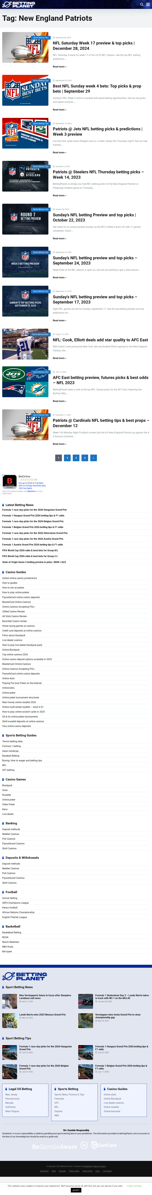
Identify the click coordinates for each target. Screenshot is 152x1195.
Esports (58, 1111)
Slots (5, 790)
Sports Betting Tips (40, 38)
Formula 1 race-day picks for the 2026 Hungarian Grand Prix (34, 509)
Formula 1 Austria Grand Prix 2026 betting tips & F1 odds (32, 544)
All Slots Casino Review (14, 616)
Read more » (59, 66)
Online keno (8, 687)
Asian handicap (10, 751)
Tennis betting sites (12, 741)
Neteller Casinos (10, 834)
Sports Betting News (40, 334)
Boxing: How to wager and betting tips (22, 760)
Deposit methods (11, 829)
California (10, 1107)
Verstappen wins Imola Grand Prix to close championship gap (118, 1016)
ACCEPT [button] (76, 1190)
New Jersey (11, 1094)
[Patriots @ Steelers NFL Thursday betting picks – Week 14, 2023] (25, 176)
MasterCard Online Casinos (16, 602)
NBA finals (7, 946)
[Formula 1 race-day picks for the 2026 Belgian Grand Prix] (9, 1078)
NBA (56, 1115)
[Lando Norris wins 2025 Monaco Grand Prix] (9, 1027)
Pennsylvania (12, 1098)
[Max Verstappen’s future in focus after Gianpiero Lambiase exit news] (9, 1008)
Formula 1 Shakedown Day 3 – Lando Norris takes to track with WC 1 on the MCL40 (122, 997)
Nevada (9, 1102)
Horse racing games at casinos (18, 625)
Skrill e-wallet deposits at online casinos (23, 721)
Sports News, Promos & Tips (69, 1094)
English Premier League (14, 917)
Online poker (8, 692)
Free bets (59, 1098)
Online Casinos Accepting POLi (18, 606)
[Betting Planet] (18, 4)
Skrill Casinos (9, 848)
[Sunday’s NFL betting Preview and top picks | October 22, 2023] (25, 219)
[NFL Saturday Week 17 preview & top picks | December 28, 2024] (25, 47)
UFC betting (8, 770)
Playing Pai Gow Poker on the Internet (22, 683)
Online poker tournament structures (20, 697)
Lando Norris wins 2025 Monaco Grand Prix (42, 1014)
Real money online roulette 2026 (19, 702)
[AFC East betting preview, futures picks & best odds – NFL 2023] (25, 381)
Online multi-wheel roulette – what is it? (22, 707)
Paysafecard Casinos (13, 843)
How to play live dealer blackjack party (22, 645)
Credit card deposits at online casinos (21, 630)
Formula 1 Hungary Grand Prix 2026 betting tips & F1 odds (33, 515)
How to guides (9, 582)
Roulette (6, 795)
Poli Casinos (8, 838)
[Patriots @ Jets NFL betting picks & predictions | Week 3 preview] (25, 133)
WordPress (87, 1166)
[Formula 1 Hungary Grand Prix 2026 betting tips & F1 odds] (85, 1059)
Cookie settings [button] (134, 1186)
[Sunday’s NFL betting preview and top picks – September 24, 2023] (25, 262)
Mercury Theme (100, 1166)
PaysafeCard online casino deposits (21, 597)
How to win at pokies (13, 587)
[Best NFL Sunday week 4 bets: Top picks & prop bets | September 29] (25, 90)
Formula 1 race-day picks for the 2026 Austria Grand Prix (32, 538)
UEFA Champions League (15, 902)
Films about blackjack (13, 635)
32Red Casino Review (13, 611)
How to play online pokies (15, 592)
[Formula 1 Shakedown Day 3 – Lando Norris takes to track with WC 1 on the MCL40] (85, 1008)
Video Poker (8, 804)
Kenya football (10, 907)
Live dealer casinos (12, 640)
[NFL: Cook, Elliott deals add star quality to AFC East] (25, 344)
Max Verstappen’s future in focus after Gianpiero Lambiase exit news (45, 997)
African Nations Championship (18, 912)
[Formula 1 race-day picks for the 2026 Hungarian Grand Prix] (9, 1059)
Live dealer (8, 814)
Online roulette (111, 1107)
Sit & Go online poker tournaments (20, 716)
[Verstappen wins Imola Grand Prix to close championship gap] (85, 1027)
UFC (56, 1102)
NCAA (5, 937)
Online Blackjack (11, 649)
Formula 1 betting (11, 746)
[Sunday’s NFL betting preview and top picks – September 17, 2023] (25, 301)
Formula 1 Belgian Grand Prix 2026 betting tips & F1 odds (32, 527)
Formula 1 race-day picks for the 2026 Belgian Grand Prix (33, 521)
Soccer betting (9, 898)
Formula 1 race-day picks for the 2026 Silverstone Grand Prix (35, 533)
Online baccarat (112, 1111)
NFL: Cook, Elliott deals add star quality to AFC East (100, 339)
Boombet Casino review (14, 621)
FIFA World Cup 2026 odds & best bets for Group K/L (30, 550)
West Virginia (12, 1111)
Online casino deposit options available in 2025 (27, 659)
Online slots (8, 678)
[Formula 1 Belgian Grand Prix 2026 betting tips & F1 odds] (85, 1078)
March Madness (10, 942)
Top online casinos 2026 (15, 654)
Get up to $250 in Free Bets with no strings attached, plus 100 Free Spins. (32, 486)
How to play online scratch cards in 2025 (23, 711)
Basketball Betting (11, 932)
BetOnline (31, 491)
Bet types (7, 951)
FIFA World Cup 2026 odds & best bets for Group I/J (29, 556)
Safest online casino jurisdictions (19, 578)
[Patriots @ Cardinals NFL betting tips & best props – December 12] (25, 424)
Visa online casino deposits (16, 726)
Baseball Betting (10, 755)
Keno (5, 809)
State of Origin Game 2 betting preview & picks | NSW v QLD (34, 562)
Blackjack (7, 785)
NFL (4, 765)
